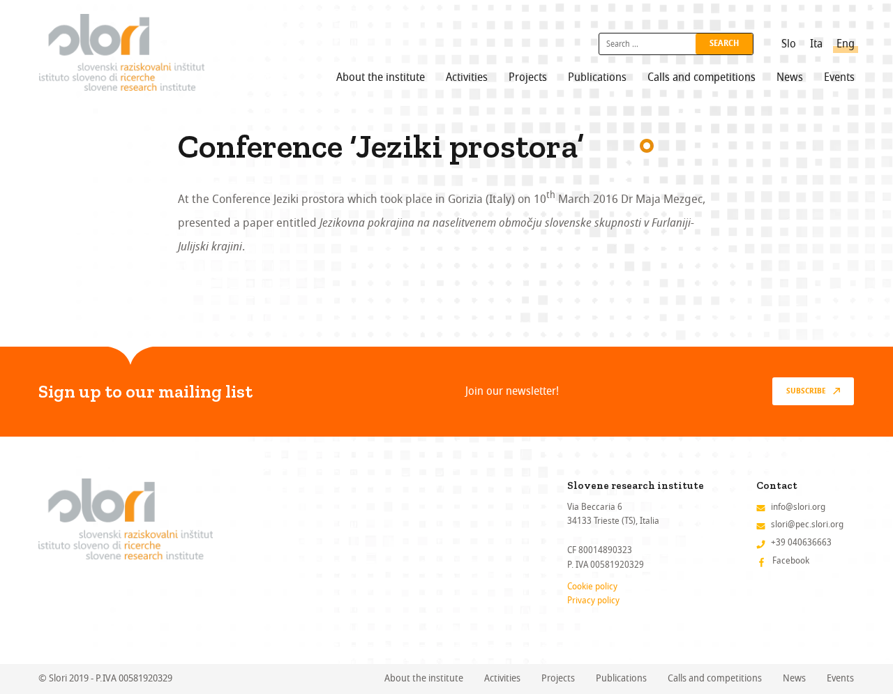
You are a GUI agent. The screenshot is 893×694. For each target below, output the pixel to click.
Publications (597, 77)
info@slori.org (798, 506)
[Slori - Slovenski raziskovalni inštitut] (121, 52)
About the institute (380, 77)
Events (839, 77)
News (789, 77)
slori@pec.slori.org (807, 524)
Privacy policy (593, 600)
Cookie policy (592, 586)
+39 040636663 (801, 542)
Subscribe (806, 391)
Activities (467, 77)
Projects (528, 77)
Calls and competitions (701, 77)
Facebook (790, 560)
